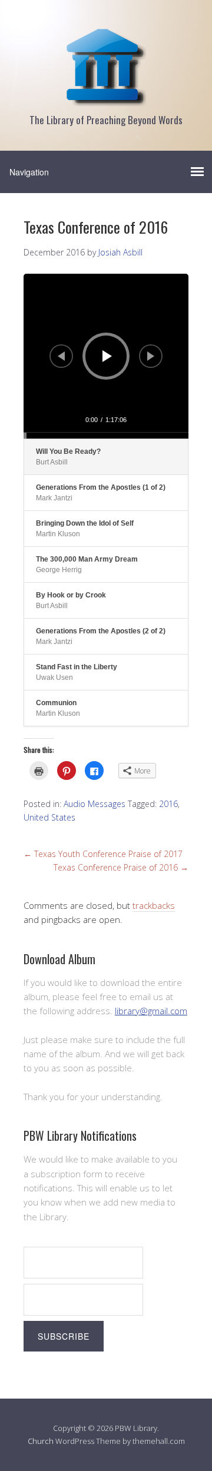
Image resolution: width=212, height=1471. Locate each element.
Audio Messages (94, 803)
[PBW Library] (106, 100)
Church (41, 1441)
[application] (106, 356)
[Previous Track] (61, 356)
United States (49, 817)
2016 (168, 803)
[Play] (107, 356)
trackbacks (153, 905)
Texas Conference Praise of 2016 (121, 867)
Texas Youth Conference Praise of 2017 (103, 853)
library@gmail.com (151, 1011)
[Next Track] (150, 356)
